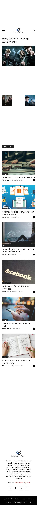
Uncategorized (6, 282)
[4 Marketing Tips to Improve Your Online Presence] (18, 197)
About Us (6, 499)
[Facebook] (10, 488)
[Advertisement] (18, 14)
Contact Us (23, 499)
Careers (30, 499)
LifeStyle (5, 174)
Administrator (6, 180)
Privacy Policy (15, 499)
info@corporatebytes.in (22, 482)
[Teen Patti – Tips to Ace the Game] (18, 163)
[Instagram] (16, 488)
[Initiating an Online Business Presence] (18, 272)
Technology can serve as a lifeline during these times (18, 250)
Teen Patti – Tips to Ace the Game (18, 177)
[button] (3, 30)
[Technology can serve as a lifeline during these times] (18, 234)
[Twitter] (27, 488)
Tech (4, 245)
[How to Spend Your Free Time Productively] (18, 346)
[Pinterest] (21, 488)
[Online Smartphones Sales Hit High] (18, 309)
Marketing (5, 208)
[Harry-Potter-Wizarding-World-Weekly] (18, 65)
